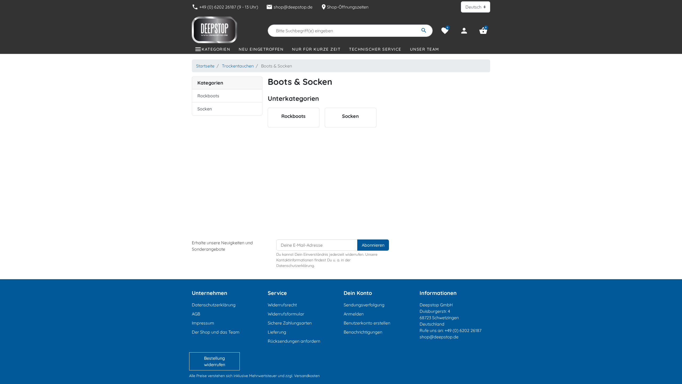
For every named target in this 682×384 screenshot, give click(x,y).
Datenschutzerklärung (214, 304)
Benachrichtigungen (363, 332)
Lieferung (277, 332)
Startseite (205, 66)
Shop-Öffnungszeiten (344, 7)
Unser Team (424, 49)
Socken (204, 108)
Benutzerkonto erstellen (367, 323)
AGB (196, 314)
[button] (483, 31)
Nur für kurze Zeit (316, 49)
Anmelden (354, 314)
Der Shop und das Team (215, 332)
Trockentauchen (238, 66)
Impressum (203, 323)
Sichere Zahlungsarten (290, 323)
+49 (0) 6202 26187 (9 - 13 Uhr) (225, 7)
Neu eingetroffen (261, 49)
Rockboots (208, 95)
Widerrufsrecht (282, 304)
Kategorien (216, 49)
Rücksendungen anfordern (294, 341)
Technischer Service (375, 49)
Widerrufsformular (286, 314)
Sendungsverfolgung (364, 304)
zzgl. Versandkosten (302, 375)
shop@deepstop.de (289, 7)
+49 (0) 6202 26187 (463, 330)
